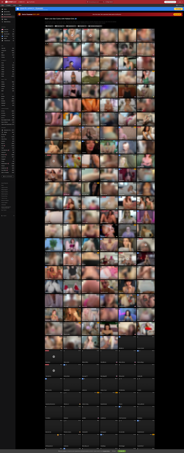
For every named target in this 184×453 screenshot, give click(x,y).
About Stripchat (4, 183)
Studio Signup (4, 202)
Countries (82, 26)
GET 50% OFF (177, 14)
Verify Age (178, 8)
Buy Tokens (3, 210)
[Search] (104, 2)
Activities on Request (95, 26)
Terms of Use (4, 198)
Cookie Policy (106, 451)
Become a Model (4, 200)
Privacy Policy (4, 196)
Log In (180, 2)
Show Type (59, 26)
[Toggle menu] (2, 2)
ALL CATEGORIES (8, 176)
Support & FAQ (4, 187)
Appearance (71, 26)
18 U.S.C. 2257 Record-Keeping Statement (6, 207)
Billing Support (4, 189)
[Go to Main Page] (11, 2)
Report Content (4, 191)
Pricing (49, 26)
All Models (3, 204)
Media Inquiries (4, 193)
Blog (2, 185)
